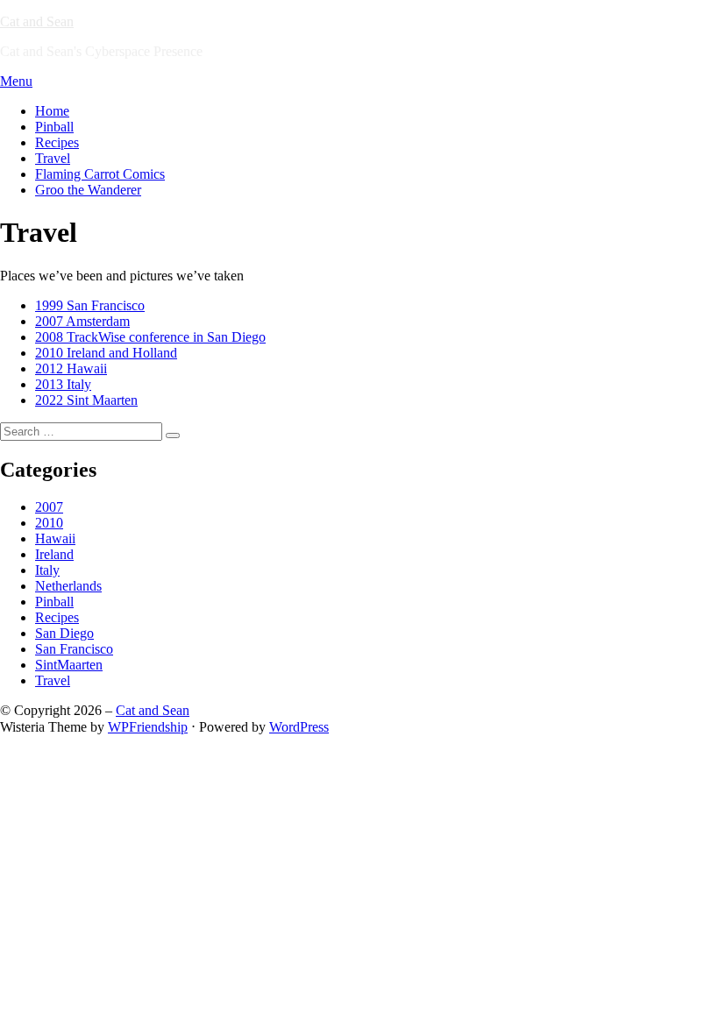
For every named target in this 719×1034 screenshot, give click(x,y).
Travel (52, 158)
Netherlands (68, 585)
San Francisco (74, 648)
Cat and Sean (37, 21)
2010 (49, 522)
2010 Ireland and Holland (106, 352)
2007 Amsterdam (82, 321)
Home (52, 110)
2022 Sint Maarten (86, 400)
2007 (49, 506)
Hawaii (55, 538)
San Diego (64, 633)
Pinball (54, 126)
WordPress (299, 726)
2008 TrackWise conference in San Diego (150, 336)
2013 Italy (63, 384)
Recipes (57, 142)
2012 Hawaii (71, 368)
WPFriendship (148, 726)
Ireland (54, 554)
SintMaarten (69, 664)
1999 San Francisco (90, 305)
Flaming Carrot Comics (100, 173)
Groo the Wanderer (88, 189)
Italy (47, 570)
